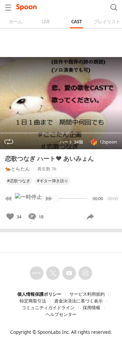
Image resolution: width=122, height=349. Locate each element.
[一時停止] (28, 198)
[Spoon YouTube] (69, 273)
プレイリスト (107, 21)
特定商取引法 (33, 301)
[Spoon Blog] (36, 273)
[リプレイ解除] (8, 141)
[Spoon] (26, 7)
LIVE (46, 21)
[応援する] (107, 216)
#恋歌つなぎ (18, 181)
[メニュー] (8, 7)
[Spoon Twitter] (53, 273)
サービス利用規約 (87, 294)
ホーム (15, 21)
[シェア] (90, 216)
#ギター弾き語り (52, 181)
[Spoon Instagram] (85, 273)
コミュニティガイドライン (48, 307)
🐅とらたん (17, 168)
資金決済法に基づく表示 (78, 301)
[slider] (56, 198)
